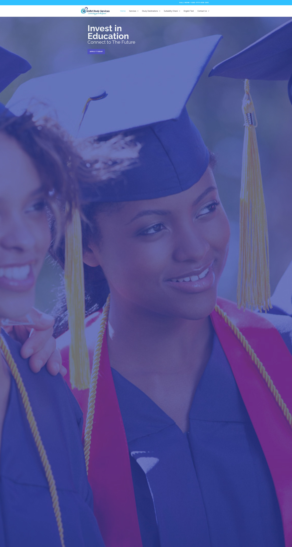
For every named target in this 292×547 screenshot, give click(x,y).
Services (132, 11)
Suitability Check (171, 11)
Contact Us (202, 11)
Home (122, 11)
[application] (137, 11)
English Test (189, 11)
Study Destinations (150, 11)
